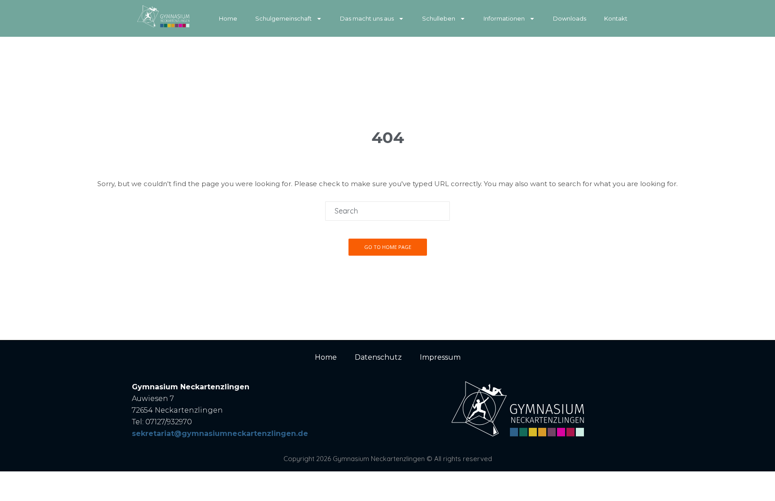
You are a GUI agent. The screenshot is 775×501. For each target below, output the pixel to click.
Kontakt (615, 18)
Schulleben (438, 18)
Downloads (569, 18)
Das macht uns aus (367, 18)
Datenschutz (378, 357)
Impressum (440, 357)
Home (228, 18)
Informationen (504, 18)
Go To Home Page (387, 247)
